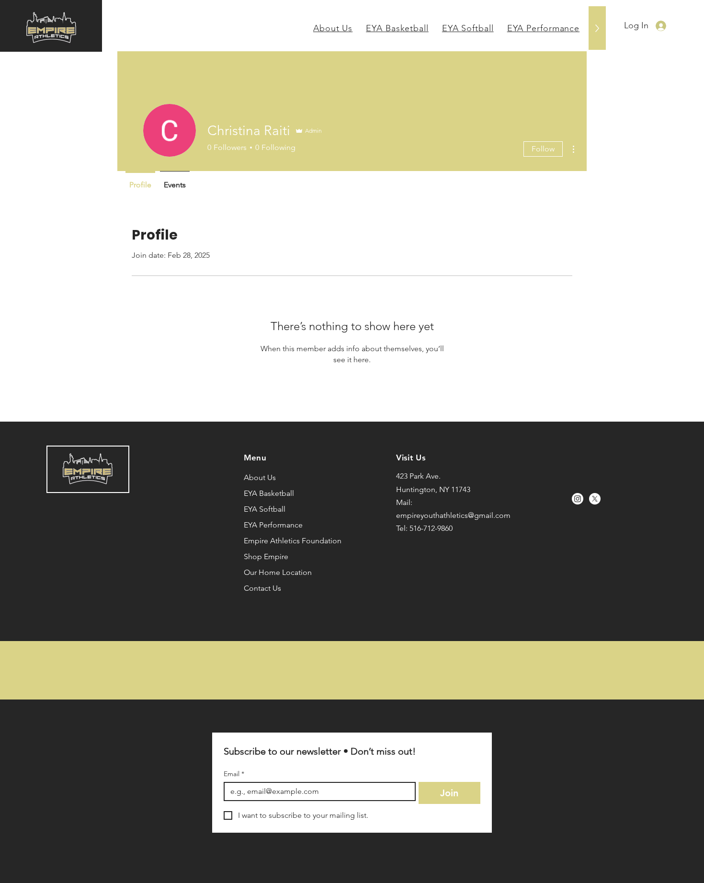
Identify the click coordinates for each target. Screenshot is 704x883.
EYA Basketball (269, 493)
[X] (595, 499)
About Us (260, 477)
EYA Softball (264, 509)
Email (234, 774)
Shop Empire (266, 556)
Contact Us (262, 588)
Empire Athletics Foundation (281, 540)
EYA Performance (273, 524)
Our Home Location (278, 572)
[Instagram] (577, 499)
